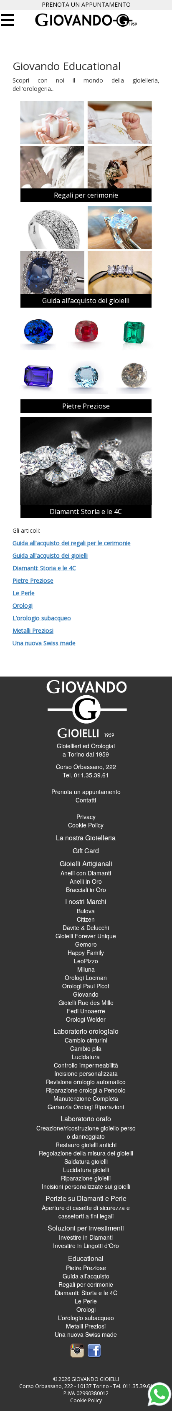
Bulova (86, 911)
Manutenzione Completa (85, 1098)
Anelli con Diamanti (86, 873)
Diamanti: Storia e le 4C (86, 511)
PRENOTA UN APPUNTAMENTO (86, 4)
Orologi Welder (86, 1019)
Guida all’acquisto (86, 1276)
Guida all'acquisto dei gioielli (50, 555)
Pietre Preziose (86, 406)
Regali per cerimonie (86, 195)
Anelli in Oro (86, 881)
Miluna (86, 969)
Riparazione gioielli (86, 1178)
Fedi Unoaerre (86, 1011)
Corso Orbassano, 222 (86, 766)
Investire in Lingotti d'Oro (86, 1245)
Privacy (86, 816)
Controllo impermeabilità (86, 1065)
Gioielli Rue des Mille (86, 1002)
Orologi (23, 605)
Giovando (86, 994)
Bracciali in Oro (86, 889)
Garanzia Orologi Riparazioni (86, 1107)
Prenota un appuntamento (86, 791)
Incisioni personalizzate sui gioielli (86, 1186)
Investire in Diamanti (86, 1237)
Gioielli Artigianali (86, 863)
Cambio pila (85, 1048)
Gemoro (86, 944)
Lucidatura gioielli (86, 1169)
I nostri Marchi (85, 901)
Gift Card (86, 850)
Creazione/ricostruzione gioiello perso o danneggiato (86, 1132)
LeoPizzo (86, 961)
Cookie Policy (86, 825)
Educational (86, 1258)
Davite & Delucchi (86, 927)
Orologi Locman (86, 977)
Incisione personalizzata (86, 1073)
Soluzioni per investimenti (86, 1228)
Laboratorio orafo (86, 1118)
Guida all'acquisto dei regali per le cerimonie (72, 543)
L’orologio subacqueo (42, 618)
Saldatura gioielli (86, 1161)
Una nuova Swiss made (44, 643)
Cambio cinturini (86, 1040)
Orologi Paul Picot (85, 986)
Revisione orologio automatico (86, 1082)
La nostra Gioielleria (86, 837)
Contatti (86, 800)
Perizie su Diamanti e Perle (86, 1198)
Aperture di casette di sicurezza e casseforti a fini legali (86, 1211)
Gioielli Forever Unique (86, 936)
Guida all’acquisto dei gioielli (85, 300)
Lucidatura (86, 1057)
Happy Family (86, 952)
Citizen (86, 919)
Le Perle (24, 593)
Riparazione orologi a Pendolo (86, 1090)
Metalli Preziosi (33, 630)
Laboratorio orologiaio (86, 1031)
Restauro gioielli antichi (86, 1144)
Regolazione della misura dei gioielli (86, 1153)
